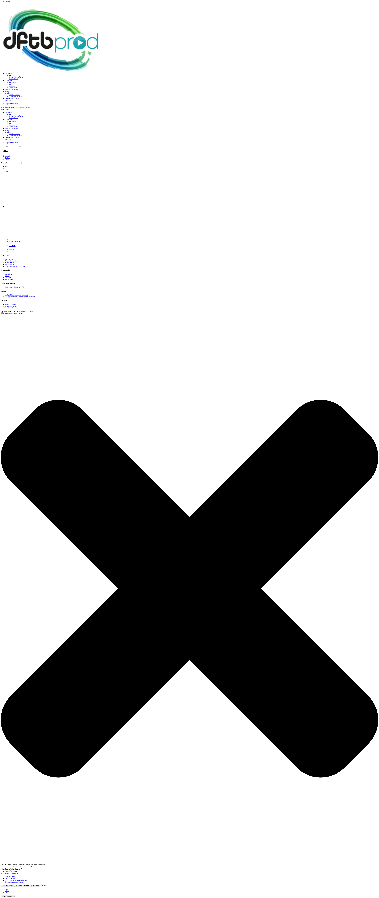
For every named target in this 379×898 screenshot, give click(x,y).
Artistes (11, 123)
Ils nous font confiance (16, 116)
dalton (7, 159)
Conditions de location (12, 137)
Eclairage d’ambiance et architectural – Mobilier (20, 296)
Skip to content (5, 1)
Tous (6, 172)
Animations (12, 121)
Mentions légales (27, 311)
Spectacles (12, 125)
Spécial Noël (13, 127)
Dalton (12, 245)
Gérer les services (10, 878)
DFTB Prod (8, 112)
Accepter (4, 885)
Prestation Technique (11, 128)
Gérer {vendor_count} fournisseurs (16, 880)
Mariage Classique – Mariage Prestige (16, 295)
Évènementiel (9, 119)
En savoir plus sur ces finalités (14, 882)
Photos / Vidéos (13, 118)
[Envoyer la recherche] (20, 146)
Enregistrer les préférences (31, 885)
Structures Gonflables (15, 135)
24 (5, 170)
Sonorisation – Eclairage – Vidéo (15, 287)
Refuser (11, 885)
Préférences (18, 885)
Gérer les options (10, 877)
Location (7, 132)
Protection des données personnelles (16, 266)
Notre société (13, 114)
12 (5, 168)
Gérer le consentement (8, 896)
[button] (189, 589)
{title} (7, 889)
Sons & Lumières (14, 134)
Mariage (7, 130)
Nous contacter (9, 139)
